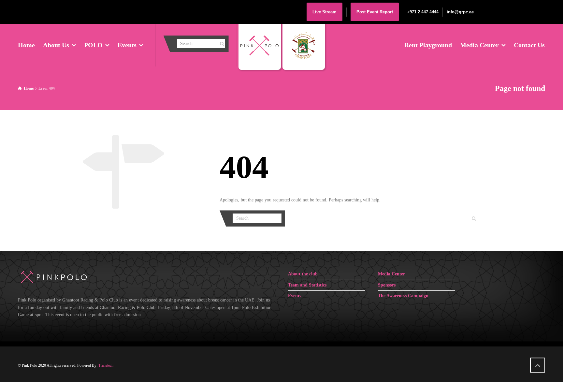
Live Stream (324, 11)
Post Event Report (374, 11)
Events (294, 295)
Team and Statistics (307, 285)
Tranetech (105, 365)
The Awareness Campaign (403, 295)
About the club (303, 274)
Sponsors (387, 285)
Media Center (391, 274)
